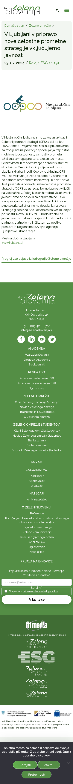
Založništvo (36, 470)
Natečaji (36, 493)
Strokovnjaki (37, 364)
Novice (36, 462)
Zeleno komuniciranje (37, 532)
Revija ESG (36, 372)
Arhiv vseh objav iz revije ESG (37, 383)
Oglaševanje (37, 388)
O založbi (37, 485)
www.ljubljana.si (12, 242)
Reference (37, 513)
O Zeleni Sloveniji (36, 507)
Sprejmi (25, 765)
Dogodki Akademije (37, 359)
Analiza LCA (37, 542)
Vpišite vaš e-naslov (36, 575)
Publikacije (37, 476)
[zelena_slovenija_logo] (36, 694)
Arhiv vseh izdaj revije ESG (37, 378)
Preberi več (36, 774)
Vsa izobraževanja (37, 354)
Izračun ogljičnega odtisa (37, 537)
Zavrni (48, 765)
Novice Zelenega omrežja (37, 407)
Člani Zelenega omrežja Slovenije (37, 402)
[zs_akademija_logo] (36, 643)
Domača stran (14, 25)
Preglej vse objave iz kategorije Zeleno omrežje (36, 258)
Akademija (36, 348)
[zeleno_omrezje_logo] (36, 671)
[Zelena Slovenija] (22, 10)
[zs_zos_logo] (36, 683)
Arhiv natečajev (37, 499)
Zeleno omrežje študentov (36, 424)
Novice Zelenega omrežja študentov (37, 435)
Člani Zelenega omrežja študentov (37, 430)
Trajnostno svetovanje (37, 527)
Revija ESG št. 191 (44, 63)
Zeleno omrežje (40, 25)
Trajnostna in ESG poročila (37, 412)
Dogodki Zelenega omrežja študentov (37, 450)
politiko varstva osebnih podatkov (40, 591)
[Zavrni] (68, 763)
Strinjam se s (33, 591)
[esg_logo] (36, 657)
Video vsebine (37, 445)
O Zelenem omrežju (37, 417)
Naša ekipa (37, 552)
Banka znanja (37, 440)
